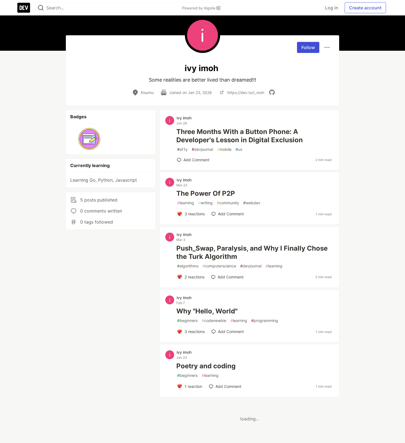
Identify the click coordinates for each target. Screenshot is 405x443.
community (228, 202)
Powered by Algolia (199, 8)
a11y (182, 149)
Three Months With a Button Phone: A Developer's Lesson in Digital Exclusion (239, 136)
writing (205, 202)
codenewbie (214, 320)
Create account (365, 7)
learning (185, 202)
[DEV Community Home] (24, 7)
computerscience (219, 266)
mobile (224, 149)
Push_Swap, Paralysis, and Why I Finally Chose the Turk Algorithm (252, 252)
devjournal (202, 149)
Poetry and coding (206, 366)
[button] (89, 139)
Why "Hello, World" (206, 311)
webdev (251, 202)
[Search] (40, 8)
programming (264, 320)
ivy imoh (184, 118)
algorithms (187, 266)
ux (239, 149)
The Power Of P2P (205, 193)
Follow (308, 47)
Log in (331, 7)
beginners (187, 320)
